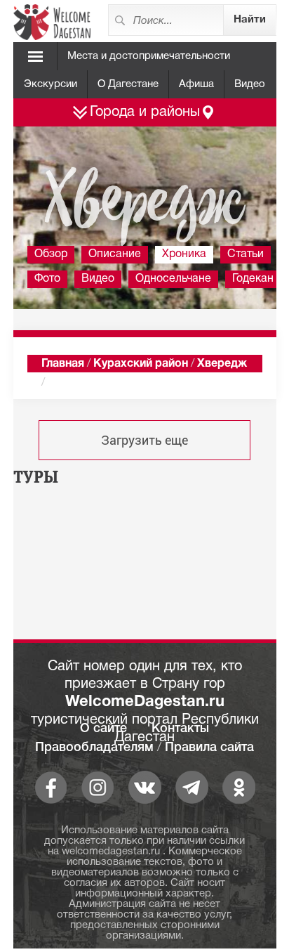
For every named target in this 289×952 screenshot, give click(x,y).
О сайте (103, 728)
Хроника (184, 254)
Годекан (253, 279)
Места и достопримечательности (148, 56)
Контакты (180, 728)
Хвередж (222, 364)
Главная (62, 364)
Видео (249, 84)
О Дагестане (128, 84)
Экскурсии (50, 84)
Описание (114, 254)
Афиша (196, 84)
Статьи (245, 254)
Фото (47, 279)
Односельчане (173, 279)
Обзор (50, 254)
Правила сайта (209, 747)
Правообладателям (94, 747)
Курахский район (140, 364)
